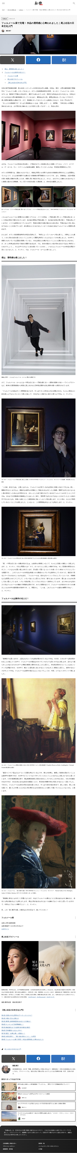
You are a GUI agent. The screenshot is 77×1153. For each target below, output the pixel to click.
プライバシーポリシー (9, 1146)
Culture (21, 10)
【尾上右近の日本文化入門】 (17, 82)
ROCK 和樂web (12, 10)
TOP (3, 10)
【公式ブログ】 (50, 997)
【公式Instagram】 (41, 997)
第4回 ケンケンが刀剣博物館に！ (13, 1024)
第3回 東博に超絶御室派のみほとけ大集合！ (16, 1021)
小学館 (40, 1149)
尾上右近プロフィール (15, 79)
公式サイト (5, 929)
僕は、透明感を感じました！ (14, 69)
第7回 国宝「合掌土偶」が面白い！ (13, 1033)
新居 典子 (16, 1065)
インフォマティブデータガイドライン (48, 1146)
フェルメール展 (13, 76)
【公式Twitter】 (32, 997)
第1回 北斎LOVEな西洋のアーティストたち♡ (17, 1015)
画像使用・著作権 (8, 1149)
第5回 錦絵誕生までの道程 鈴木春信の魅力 (16, 1027)
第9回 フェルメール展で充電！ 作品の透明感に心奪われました (23, 1039)
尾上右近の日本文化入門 (13, 1049)
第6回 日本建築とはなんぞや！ (12, 1030)
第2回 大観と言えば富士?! (10, 1018)
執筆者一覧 (41, 1143)
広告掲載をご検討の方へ (9, 1143)
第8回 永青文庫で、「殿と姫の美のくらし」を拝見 (19, 1036)
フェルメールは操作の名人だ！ (15, 72)
